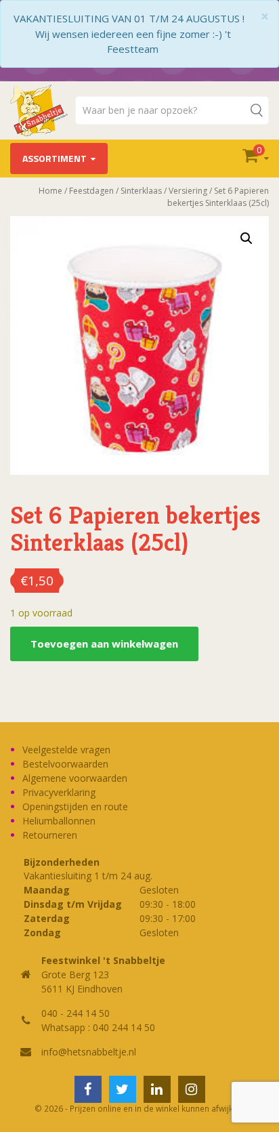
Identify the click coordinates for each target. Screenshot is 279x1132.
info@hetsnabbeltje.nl (88, 1051)
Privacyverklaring (58, 792)
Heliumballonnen (58, 820)
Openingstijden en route (75, 806)
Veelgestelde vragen (66, 749)
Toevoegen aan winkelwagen (104, 643)
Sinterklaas (141, 190)
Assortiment (54, 158)
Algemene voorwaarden (74, 778)
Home (50, 190)
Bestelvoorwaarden (65, 763)
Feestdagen (91, 190)
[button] (246, 238)
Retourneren (49, 835)
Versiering (188, 190)
